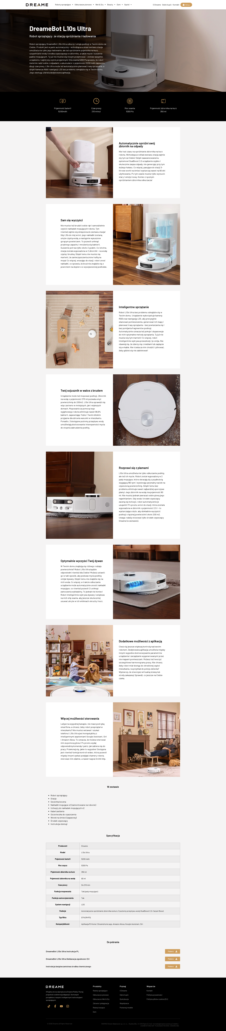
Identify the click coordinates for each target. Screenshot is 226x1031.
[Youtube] (61, 1006)
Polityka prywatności (154, 995)
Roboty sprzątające (63, 4)
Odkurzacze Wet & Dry (101, 999)
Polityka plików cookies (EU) (157, 999)
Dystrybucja (124, 999)
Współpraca (124, 1003)
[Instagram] (68, 1006)
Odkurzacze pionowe (83, 4)
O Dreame (157, 5)
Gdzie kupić (167, 5)
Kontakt (176, 5)
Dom (119, 4)
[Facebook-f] (55, 1006)
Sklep (187, 5)
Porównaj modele (126, 1008)
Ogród (126, 4)
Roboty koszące (99, 1008)
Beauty (110, 4)
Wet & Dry (99, 4)
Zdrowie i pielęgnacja (101, 1003)
